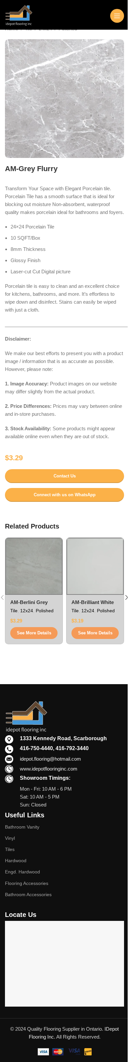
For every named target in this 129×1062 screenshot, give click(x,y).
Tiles (10, 849)
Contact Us (65, 475)
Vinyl (10, 838)
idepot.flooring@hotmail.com (50, 759)
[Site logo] (18, 15)
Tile (14, 610)
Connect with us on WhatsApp (65, 494)
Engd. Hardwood (22, 871)
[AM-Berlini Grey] (34, 566)
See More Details (34, 632)
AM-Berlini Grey (29, 602)
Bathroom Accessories (28, 894)
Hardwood (15, 860)
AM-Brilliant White (92, 602)
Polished (45, 610)
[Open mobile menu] (117, 15)
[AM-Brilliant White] (95, 566)
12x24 (26, 610)
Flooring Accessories (26, 883)
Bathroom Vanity (22, 827)
